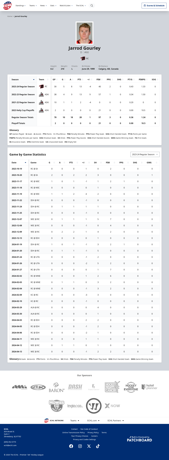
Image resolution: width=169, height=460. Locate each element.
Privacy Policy (93, 432)
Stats (52, 5)
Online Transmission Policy (73, 432)
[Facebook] (71, 446)
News (42, 5)
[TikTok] (97, 446)
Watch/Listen (65, 5)
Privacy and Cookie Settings (84, 439)
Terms (104, 432)
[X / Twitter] (88, 446)
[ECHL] (7, 5)
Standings (20, 5)
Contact (74, 429)
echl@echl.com (10, 445)
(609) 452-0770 (10, 442)
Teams (32, 5)
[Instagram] (80, 446)
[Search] (92, 5)
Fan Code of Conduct (89, 429)
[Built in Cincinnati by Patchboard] (139, 438)
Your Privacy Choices (79, 436)
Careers (94, 436)
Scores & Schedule (155, 5)
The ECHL (80, 5)
